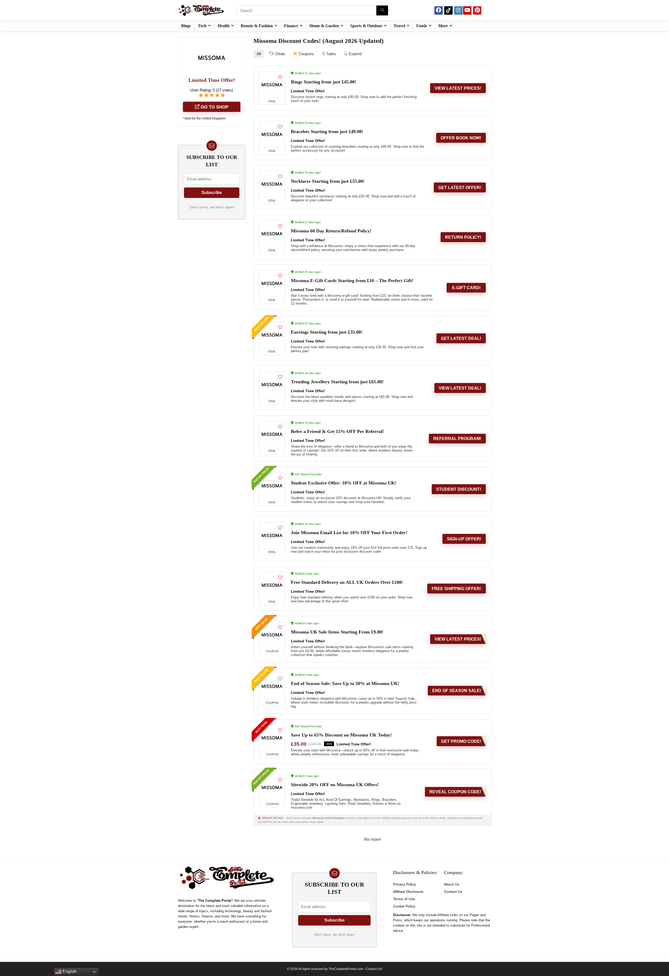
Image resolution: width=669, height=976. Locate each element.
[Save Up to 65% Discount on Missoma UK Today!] (272, 738)
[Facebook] (438, 10)
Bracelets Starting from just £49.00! (327, 131)
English (69, 971)
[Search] (382, 10)
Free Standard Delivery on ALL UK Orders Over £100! (347, 582)
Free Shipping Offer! (456, 588)
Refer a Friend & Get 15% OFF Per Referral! (337, 431)
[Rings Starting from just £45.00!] (272, 85)
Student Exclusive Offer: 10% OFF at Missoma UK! (343, 483)
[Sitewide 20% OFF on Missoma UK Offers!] (272, 787)
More (443, 26)
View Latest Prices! (458, 88)
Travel (399, 26)
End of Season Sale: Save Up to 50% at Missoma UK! (345, 683)
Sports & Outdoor (366, 26)
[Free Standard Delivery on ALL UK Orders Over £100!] (272, 585)
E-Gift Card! (466, 288)
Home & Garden (324, 26)
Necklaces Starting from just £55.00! (328, 181)
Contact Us (453, 891)
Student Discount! (458, 489)
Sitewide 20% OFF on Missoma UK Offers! (335, 784)
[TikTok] (448, 10)
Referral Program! (457, 438)
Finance (291, 26)
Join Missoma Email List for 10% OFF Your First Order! (349, 532)
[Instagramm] (458, 10)
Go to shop (213, 107)
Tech (202, 26)
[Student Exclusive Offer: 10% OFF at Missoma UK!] (272, 486)
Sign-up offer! (464, 539)
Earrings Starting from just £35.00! (326, 332)
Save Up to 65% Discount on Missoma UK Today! (341, 735)
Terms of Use (404, 899)
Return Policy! (463, 237)
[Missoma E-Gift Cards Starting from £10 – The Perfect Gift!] (272, 283)
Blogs (186, 26)
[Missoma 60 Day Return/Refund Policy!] (272, 234)
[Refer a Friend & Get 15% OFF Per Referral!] (272, 434)
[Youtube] (467, 10)
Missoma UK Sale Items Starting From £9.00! (337, 632)
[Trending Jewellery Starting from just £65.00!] (272, 385)
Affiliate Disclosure (408, 891)
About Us (451, 884)
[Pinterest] (477, 10)
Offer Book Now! (461, 138)
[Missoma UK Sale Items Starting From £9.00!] (272, 635)
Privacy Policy (404, 884)
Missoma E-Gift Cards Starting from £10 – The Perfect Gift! (352, 280)
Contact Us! (374, 969)
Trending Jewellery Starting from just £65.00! (337, 381)
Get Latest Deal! (461, 338)
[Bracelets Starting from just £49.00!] (272, 134)
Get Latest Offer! (459, 187)
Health (223, 26)
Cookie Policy (404, 906)
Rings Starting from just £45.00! (323, 81)
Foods (421, 26)
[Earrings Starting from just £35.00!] (272, 335)
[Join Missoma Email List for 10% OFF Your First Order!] (272, 535)
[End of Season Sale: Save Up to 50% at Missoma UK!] (272, 686)
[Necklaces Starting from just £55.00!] (272, 184)
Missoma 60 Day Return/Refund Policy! (331, 230)
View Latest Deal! (460, 388)
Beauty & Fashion (257, 26)
